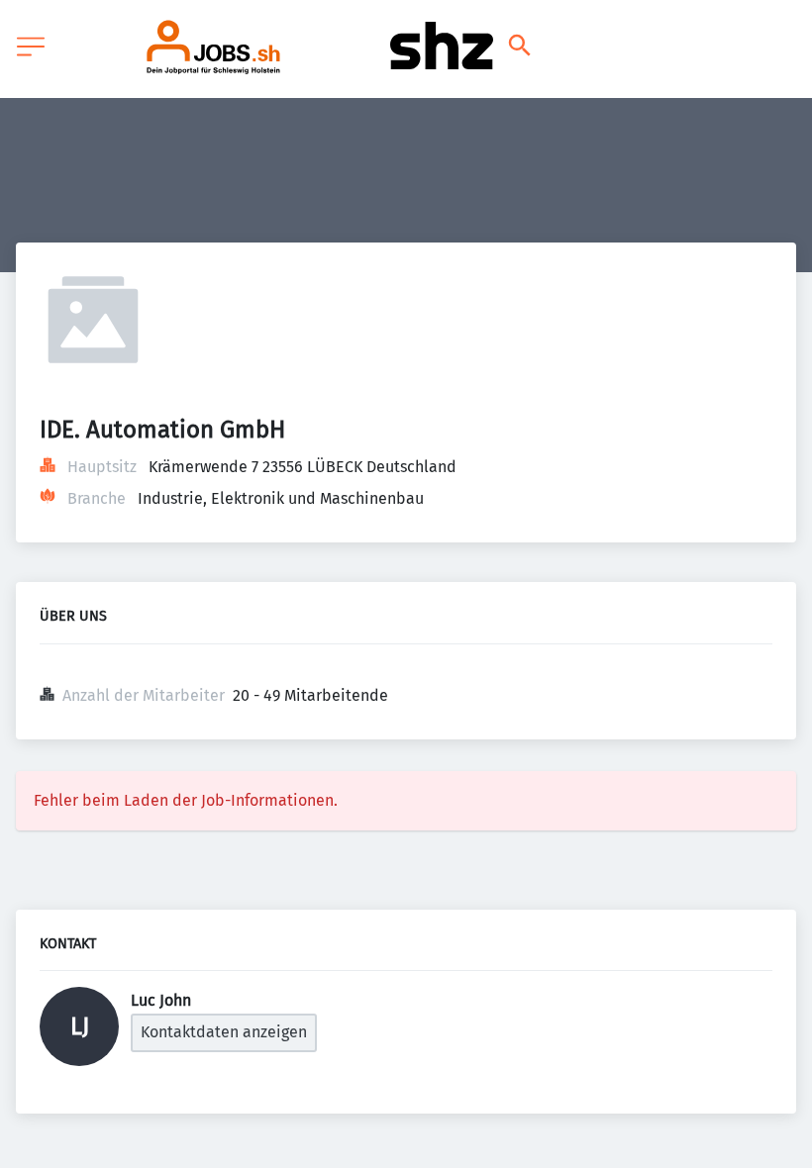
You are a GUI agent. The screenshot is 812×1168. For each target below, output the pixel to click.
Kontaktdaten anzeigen (224, 1031)
